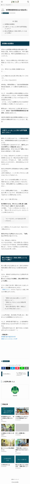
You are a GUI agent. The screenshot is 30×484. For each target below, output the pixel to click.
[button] (3, 368)
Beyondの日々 (5, 13)
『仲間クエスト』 (6, 289)
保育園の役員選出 (10, 24)
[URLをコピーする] (26, 368)
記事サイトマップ (15, 479)
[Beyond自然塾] (15, 2)
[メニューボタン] (2, 2)
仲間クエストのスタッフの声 (9, 339)
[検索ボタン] (28, 2)
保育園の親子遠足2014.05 (8, 336)
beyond (15, 395)
